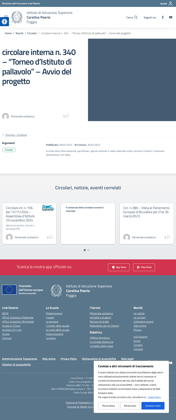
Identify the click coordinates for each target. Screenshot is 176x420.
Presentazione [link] (54, 313)
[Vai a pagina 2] (88, 250)
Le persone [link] (52, 322)
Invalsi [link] (5, 334)
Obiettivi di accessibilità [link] (16, 364)
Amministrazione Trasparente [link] (19, 359)
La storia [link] (51, 338)
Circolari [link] (9, 150)
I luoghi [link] (50, 317)
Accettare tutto (153, 405)
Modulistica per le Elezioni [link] (104, 326)
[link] (4, 21)
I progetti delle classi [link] (101, 346)
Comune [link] (7, 338)
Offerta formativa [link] (100, 338)
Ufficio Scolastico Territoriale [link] (18, 322)
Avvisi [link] (137, 341)
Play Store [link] (146, 267)
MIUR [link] (5, 313)
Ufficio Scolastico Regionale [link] (17, 317)
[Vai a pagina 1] (85, 250)
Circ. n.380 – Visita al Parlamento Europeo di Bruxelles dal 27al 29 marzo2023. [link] (146, 212)
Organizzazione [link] (54, 334)
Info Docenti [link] (140, 337)
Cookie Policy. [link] (154, 397)
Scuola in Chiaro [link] (11, 326)
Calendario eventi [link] (143, 322)
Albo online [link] (140, 326)
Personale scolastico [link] (101, 313)
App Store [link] (121, 267)
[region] (131, 387)
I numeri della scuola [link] (57, 326)
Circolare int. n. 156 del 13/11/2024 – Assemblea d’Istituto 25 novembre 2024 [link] (20, 214)
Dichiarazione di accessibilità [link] (99, 359)
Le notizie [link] (139, 313)
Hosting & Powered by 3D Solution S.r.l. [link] (88, 402)
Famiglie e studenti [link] (100, 317)
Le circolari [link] (140, 317)
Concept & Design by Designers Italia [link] (88, 407)
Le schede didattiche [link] (101, 342)
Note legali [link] (127, 359)
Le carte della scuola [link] (57, 330)
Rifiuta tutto (130, 405)
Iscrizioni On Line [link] (11, 330)
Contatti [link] (138, 349)
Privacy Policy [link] (69, 359)
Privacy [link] (138, 330)
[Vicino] (165, 363)
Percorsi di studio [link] (99, 322)
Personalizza (108, 405)
